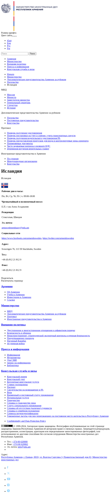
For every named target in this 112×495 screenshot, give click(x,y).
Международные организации (22, 161)
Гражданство (13, 400)
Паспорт (11, 387)
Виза (9, 392)
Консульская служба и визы (21, 69)
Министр (11, 97)
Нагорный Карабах (16, 341)
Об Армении (13, 292)
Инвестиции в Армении (19, 297)
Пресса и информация (18, 66)
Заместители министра (18, 100)
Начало (10, 74)
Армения (11, 59)
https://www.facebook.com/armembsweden (21, 238)
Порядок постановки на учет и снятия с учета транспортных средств (41, 135)
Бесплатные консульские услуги (23, 382)
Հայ (9, 40)
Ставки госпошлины (17, 384)
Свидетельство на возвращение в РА (25, 390)
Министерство (14, 61)
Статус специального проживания (24, 405)
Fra (8, 48)
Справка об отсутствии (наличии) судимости (29, 408)
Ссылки (11, 300)
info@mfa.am (24, 447)
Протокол (12, 316)
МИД (9, 311)
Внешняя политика (16, 64)
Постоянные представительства (23, 120)
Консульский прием (17, 376)
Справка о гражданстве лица (21, 403)
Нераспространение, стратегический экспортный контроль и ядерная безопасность (48, 335)
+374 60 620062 (20, 444)
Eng (9, 43)
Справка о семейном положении (23, 411)
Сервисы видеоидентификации (22, 413)
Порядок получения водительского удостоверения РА (33, 138)
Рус (8, 46)
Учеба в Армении (16, 294)
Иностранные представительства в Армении (29, 319)
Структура (12, 105)
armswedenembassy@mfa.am (15, 227)
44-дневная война (16, 343)
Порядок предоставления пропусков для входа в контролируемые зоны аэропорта (48, 141)
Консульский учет (16, 379)
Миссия (11, 94)
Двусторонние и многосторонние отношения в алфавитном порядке (41, 330)
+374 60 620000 (20, 441)
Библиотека (13, 365)
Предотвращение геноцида (20, 338)
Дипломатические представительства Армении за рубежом (36, 79)
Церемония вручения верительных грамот (28, 148)
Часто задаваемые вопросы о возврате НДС (28, 146)
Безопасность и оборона (19, 333)
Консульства (13, 123)
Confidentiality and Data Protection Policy (26, 421)
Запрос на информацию (19, 363)
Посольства (13, 82)
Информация (13, 355)
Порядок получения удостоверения (24, 133)
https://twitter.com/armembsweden (58, 238)
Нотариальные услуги (18, 397)
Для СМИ (12, 360)
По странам (13, 158)
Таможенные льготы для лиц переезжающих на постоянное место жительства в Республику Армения (57, 416)
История (11, 108)
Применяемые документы (20, 143)
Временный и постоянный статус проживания (30, 395)
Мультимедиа (13, 357)
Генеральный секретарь (18, 102)
